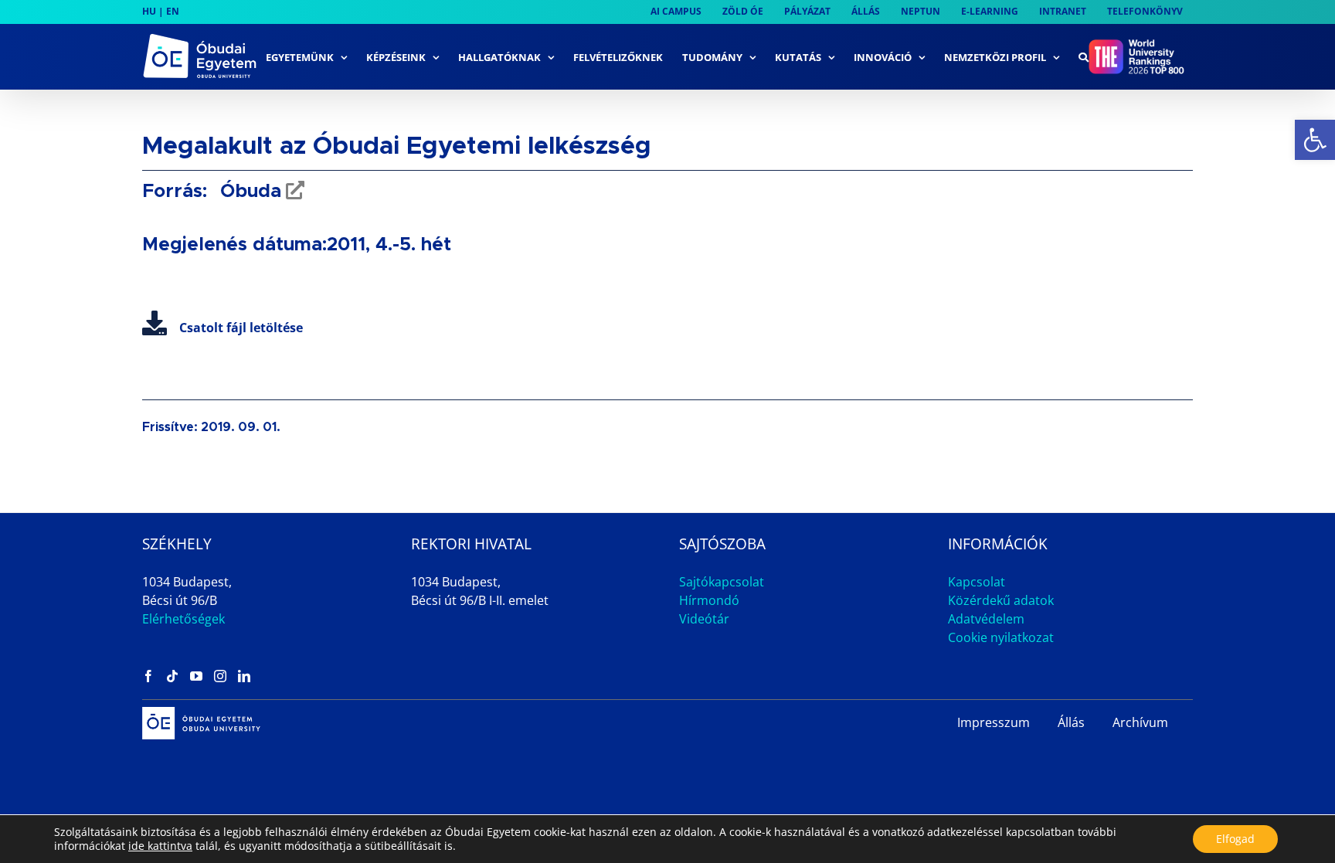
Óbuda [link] (248, 191)
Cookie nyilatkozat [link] (1001, 637)
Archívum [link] (1140, 722)
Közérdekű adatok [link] (1001, 600)
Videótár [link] (704, 618)
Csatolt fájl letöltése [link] (241, 327)
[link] (1315, 140)
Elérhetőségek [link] (183, 618)
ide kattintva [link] (160, 845)
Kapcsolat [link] (976, 581)
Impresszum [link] (993, 722)
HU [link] (149, 11)
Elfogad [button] (1235, 838)
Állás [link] (1071, 722)
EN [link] (172, 11)
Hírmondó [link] (709, 600)
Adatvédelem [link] (986, 618)
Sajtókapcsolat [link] (721, 581)
